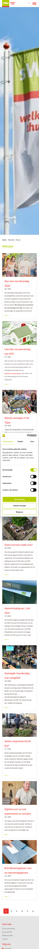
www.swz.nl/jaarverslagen (12, 373)
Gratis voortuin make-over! (18, 544)
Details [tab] (20, 441)
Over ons (11, 240)
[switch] (33, 476)
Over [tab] (32, 441)
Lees (6, 315)
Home (4, 240)
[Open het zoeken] (29, 3)
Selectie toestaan (19, 506)
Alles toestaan (19, 499)
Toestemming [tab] (7, 441)
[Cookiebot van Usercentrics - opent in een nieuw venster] (28, 435)
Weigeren (19, 512)
